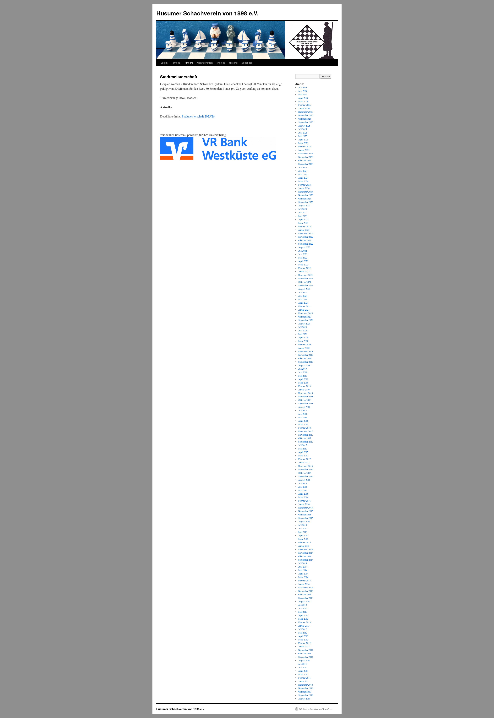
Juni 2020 (302, 330)
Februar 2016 (304, 500)
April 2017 (303, 452)
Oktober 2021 (304, 281)
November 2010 (305, 688)
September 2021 (305, 285)
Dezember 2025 (305, 111)
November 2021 (305, 278)
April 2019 (303, 379)
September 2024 (305, 163)
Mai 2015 (302, 531)
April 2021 (303, 302)
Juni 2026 (302, 90)
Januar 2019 (304, 389)
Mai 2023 (302, 215)
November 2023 (305, 195)
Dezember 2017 (305, 431)
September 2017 (305, 441)
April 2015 (303, 535)
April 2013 (303, 615)
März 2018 (303, 424)
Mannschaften (205, 62)
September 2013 (305, 597)
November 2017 (305, 434)
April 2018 (303, 420)
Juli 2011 (302, 663)
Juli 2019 (302, 368)
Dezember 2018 (305, 392)
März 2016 (303, 497)
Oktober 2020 (304, 316)
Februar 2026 (304, 104)
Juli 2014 (302, 563)
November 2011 (305, 649)
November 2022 (305, 236)
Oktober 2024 (304, 160)
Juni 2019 (302, 372)
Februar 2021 (304, 306)
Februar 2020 (304, 344)
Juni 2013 (302, 608)
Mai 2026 (302, 94)
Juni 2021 (302, 295)
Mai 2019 (302, 375)
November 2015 (305, 511)
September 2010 (305, 695)
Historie (233, 62)
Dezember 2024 (305, 153)
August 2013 (304, 601)
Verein (164, 62)
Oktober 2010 (304, 691)
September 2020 (305, 320)
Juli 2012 (302, 629)
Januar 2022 (304, 271)
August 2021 (304, 288)
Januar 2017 (304, 462)
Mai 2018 (302, 417)
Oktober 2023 (304, 198)
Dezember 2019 (305, 351)
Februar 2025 (304, 146)
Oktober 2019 (304, 358)
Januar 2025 (304, 149)
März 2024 (303, 181)
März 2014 (303, 577)
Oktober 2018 (304, 399)
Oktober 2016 (304, 472)
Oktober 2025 (304, 118)
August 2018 (304, 406)
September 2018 (305, 403)
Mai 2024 (302, 174)
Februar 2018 (304, 427)
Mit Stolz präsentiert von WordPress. (316, 708)
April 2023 (303, 219)
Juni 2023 (302, 212)
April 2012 (303, 636)
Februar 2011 (304, 677)
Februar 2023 (304, 226)
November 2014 (305, 552)
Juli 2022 (302, 250)
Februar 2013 (304, 622)
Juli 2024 (302, 167)
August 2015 (304, 521)
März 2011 (303, 674)
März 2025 (303, 142)
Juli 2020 (302, 327)
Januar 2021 (304, 309)
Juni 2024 (302, 170)
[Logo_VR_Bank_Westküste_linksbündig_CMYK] (218, 158)
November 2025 (305, 115)
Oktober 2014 (304, 556)
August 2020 (304, 323)
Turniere (188, 62)
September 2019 (305, 361)
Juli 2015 (302, 524)
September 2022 (305, 243)
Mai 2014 (302, 570)
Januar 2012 (304, 646)
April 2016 (303, 493)
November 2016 (305, 469)
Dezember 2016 (305, 465)
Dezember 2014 (305, 549)
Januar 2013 (304, 625)
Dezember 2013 (305, 587)
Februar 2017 (304, 458)
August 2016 (304, 479)
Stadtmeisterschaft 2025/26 (198, 116)
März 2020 (303, 340)
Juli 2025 (302, 129)
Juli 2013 (302, 604)
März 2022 (303, 264)
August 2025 (304, 125)
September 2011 (305, 656)
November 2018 (305, 396)
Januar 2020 (304, 347)
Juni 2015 (302, 528)
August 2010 (304, 698)
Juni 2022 (302, 254)
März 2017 (303, 455)
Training (221, 62)
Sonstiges (247, 62)
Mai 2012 (302, 632)
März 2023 (303, 222)
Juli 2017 (302, 445)
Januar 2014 (304, 583)
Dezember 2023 (305, 191)
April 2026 (303, 97)
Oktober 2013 (304, 594)
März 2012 (303, 639)
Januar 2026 (304, 108)
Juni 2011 (302, 667)
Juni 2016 (302, 486)
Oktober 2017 (304, 438)
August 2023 (304, 205)
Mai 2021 (302, 299)
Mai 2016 (302, 490)
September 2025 (305, 122)
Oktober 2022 (304, 240)
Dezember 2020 (305, 313)
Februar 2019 (304, 386)
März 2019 (303, 382)
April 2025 (303, 139)
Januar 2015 (304, 545)
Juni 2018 (302, 413)
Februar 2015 (304, 542)
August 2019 (304, 365)
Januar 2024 (304, 188)
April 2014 (303, 573)
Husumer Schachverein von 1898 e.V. (207, 13)
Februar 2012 (304, 643)
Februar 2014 (304, 580)
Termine (175, 62)
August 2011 (304, 660)
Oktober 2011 (304, 653)
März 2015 (303, 538)
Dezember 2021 (305, 274)
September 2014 (305, 559)
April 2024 (303, 177)
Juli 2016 (302, 483)
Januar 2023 (304, 229)
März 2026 (303, 101)
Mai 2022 (302, 257)
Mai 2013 (302, 611)
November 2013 (305, 590)
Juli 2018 (302, 410)
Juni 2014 (302, 566)
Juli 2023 (302, 208)
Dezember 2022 (305, 233)
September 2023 (305, 202)
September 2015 (305, 517)
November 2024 (305, 156)
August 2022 (304, 247)
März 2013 (303, 618)
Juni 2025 (302, 132)
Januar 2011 (304, 681)
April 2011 (303, 670)
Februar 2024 (304, 184)
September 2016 (305, 476)
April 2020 (303, 337)
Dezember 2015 (305, 507)
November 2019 (305, 354)
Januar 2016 (304, 504)
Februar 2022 (304, 267)
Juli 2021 (302, 292)
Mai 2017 (302, 448)
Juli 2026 (302, 87)
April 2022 (303, 261)
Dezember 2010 (305, 684)
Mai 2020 (302, 333)
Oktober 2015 (304, 514)
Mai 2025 (302, 136)
